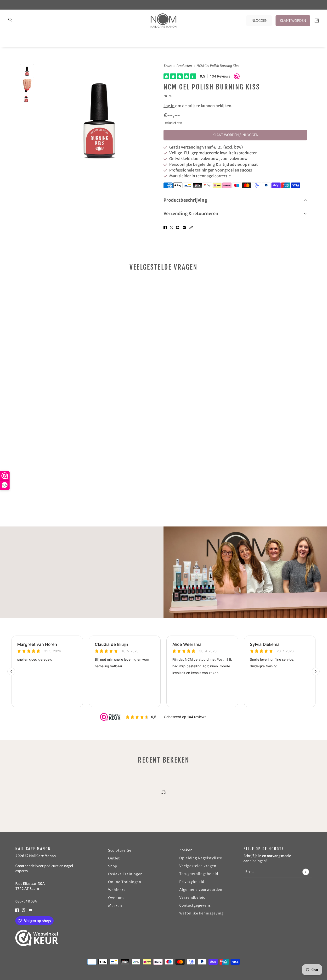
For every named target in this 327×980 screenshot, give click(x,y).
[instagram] (23, 909)
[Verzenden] (305, 872)
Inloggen (259, 20)
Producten (184, 66)
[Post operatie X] (171, 227)
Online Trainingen (124, 882)
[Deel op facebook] (165, 227)
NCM (168, 96)
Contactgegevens (195, 905)
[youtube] (30, 909)
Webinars (116, 890)
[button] (191, 227)
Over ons (116, 898)
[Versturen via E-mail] (184, 227)
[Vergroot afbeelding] (99, 121)
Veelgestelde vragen (197, 866)
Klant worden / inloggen (235, 135)
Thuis (168, 66)
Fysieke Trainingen (125, 874)
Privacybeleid (191, 882)
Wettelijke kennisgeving (201, 913)
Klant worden (293, 20)
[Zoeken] (10, 19)
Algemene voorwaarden (200, 889)
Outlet (114, 858)
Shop (112, 866)
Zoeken (186, 850)
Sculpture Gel (120, 850)
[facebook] (17, 909)
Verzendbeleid (192, 897)
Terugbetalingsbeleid (198, 874)
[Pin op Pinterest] (177, 227)
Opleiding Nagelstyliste (200, 858)
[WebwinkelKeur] (36, 938)
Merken (115, 905)
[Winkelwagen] (316, 20)
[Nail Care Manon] (163, 20)
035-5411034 (26, 901)
